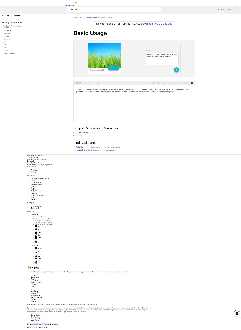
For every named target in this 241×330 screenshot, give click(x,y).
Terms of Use (35, 315)
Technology (35, 277)
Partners (34, 194)
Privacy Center (36, 319)
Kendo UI (30, 161)
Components (78, 17)
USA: (42, 216)
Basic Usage (107, 17)
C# (92, 83)
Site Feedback (36, 317)
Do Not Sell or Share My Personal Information (42, 324)
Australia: (44, 224)
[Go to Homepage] (76, 5)
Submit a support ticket (85, 147)
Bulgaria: (43, 222)
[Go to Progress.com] (33, 268)
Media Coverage (36, 283)
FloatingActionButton (92, 17)
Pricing (33, 172)
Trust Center (35, 321)
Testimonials (35, 208)
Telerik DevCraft (32, 157)
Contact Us (35, 215)
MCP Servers (31, 165)
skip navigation (69, 5)
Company (34, 275)
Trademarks (41, 310)
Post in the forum (83, 150)
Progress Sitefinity (42, 327)
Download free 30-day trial (156, 23)
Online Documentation (85, 133)
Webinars (34, 190)
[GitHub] (36, 240)
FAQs (33, 199)
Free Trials (34, 170)
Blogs (33, 188)
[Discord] (36, 242)
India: (43, 220)
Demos (33, 180)
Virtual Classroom (37, 195)
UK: (42, 218)
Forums (79, 135)
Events (33, 197)
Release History (36, 184)
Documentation (36, 182)
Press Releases (36, 281)
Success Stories (36, 206)
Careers (33, 284)
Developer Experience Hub (40, 179)
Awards (33, 279)
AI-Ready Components (44, 165)
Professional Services (38, 192)
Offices (33, 286)
